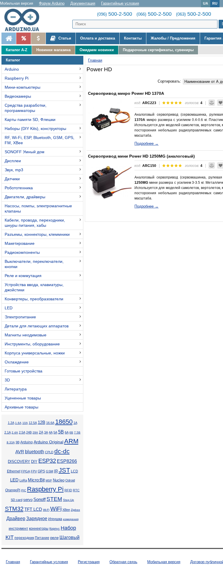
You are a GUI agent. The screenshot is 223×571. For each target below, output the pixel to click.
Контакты (133, 38)
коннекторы (38, 529)
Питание (42, 538)
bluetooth (34, 451)
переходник (24, 538)
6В (71, 432)
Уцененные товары (23, 398)
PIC (23, 490)
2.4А (15, 432)
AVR (19, 451)
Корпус (54, 528)
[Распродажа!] (23, 38)
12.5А (33, 422)
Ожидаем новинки (97, 50)
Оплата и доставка (97, 38)
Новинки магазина (53, 50)
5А (55, 432)
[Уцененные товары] (38, 38)
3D (7, 380)
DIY (34, 462)
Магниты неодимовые (25, 335)
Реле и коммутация (23, 275)
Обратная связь (123, 562)
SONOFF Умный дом (24, 151)
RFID (68, 490)
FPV (34, 471)
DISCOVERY (19, 462)
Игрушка (55, 519)
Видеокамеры (18, 96)
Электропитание (20, 317)
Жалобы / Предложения (173, 38)
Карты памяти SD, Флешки (30, 119)
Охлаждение (17, 362)
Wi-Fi (46, 509)
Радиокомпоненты (22, 252)
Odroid (70, 480)
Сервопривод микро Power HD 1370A (126, 93)
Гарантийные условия (120, 3)
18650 (64, 421)
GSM (49, 471)
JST (64, 470)
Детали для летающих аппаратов (37, 326)
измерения (70, 519)
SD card (16, 500)
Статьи (64, 38)
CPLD (49, 452)
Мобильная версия (16, 3)
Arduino (12, 69)
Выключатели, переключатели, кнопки (34, 264)
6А (67, 432)
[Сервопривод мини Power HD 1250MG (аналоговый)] (110, 182)
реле (54, 538)
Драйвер (15, 518)
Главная (13, 562)
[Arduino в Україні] (24, 20)
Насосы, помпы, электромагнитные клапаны (38, 208)
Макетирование (20, 243)
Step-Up (68, 500)
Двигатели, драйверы (25, 197)
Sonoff (39, 499)
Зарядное (36, 518)
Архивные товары (21, 407)
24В (29, 432)
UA (205, 3)
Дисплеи (13, 160)
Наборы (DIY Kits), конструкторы (35, 128)
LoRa (23, 480)
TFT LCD (33, 509)
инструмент (18, 529)
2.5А (22, 432)
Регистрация (89, 562)
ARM (71, 441)
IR (56, 471)
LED (8, 308)
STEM (54, 499)
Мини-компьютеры (22, 87)
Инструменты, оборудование (32, 344)
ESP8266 (67, 461)
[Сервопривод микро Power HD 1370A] (110, 119)
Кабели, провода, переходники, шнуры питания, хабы (35, 223)
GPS (41, 471)
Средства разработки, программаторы (25, 108)
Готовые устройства (23, 371)
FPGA (25, 471)
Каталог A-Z (16, 50)
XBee (66, 509)
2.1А (7, 432)
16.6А (50, 422)
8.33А (11, 442)
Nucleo (58, 480)
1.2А (11, 422)
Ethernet (13, 471)
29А (35, 432)
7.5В (77, 432)
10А (25, 422)
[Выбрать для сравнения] (211, 102)
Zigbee (75, 509)
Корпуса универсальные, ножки (35, 353)
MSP (49, 480)
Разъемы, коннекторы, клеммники (37, 234)
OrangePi (12, 490)
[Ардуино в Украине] (8, 38)
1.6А (18, 422)
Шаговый (70, 537)
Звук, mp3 (14, 169)
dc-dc (62, 451)
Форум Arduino (51, 3)
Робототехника (19, 187)
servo (28, 500)
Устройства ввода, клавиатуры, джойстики (34, 287)
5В (61, 431)
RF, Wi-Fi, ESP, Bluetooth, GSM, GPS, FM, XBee (39, 140)
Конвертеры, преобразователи (34, 299)
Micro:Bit (36, 480)
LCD (74, 471)
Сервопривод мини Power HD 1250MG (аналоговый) (141, 156)
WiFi (56, 509)
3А (46, 432)
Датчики (12, 178)
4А (51, 432)
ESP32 (47, 461)
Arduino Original (48, 442)
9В (17, 442)
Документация (82, 3)
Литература (16, 389)
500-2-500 (114, 14)
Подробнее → (146, 143)
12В (41, 422)
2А (41, 432)
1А (75, 422)
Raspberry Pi (16, 78)
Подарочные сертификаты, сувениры (158, 50)
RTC (76, 490)
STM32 (14, 509)
